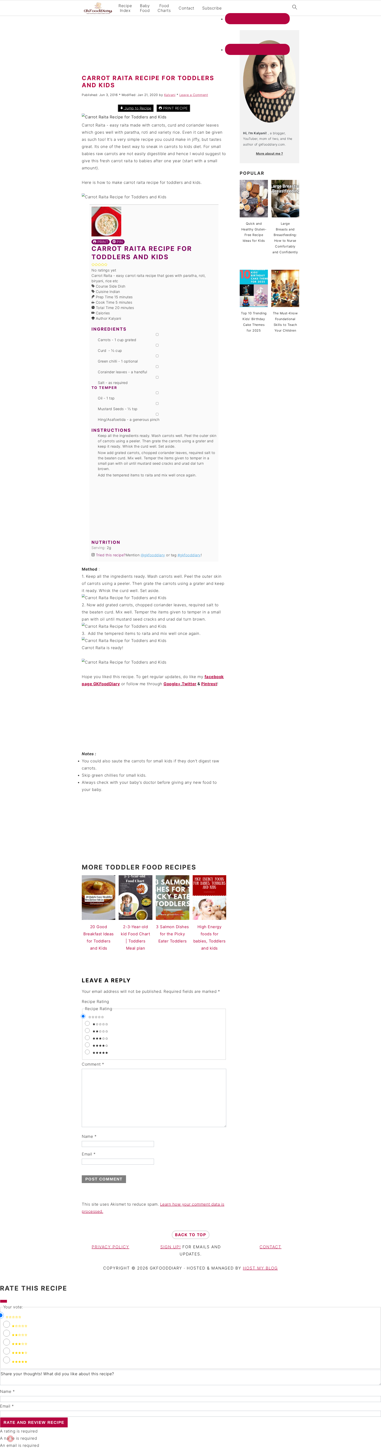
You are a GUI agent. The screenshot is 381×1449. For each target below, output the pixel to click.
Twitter (189, 683)
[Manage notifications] (10, 1439)
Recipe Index (125, 8)
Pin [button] (119, 242)
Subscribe (212, 8)
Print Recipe (175, 108)
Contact (186, 8)
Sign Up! (170, 1247)
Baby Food (145, 8)
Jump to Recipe (137, 108)
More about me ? (269, 153)
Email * (7, 1406)
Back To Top (190, 1234)
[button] (93, 265)
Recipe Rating (95, 1001)
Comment (93, 1064)
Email (89, 1154)
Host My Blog (260, 1268)
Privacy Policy (110, 1247)
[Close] (3, 1301)
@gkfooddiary (153, 555)
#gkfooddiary (189, 555)
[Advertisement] (154, 46)
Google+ (172, 683)
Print (102, 242)
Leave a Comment (193, 95)
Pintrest (209, 683)
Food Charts (164, 8)
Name (89, 1136)
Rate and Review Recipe (34, 1422)
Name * (7, 1391)
